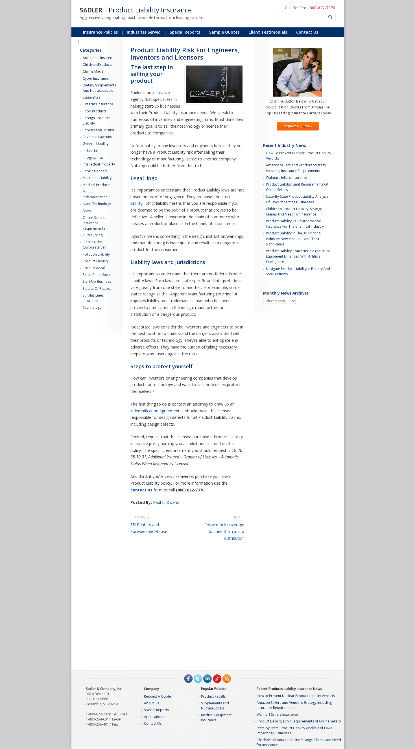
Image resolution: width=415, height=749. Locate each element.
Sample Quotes (224, 32)
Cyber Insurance (96, 78)
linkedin (207, 678)
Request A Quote (157, 696)
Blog (87, 41)
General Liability (95, 143)
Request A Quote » (298, 126)
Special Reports (156, 709)
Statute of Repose (97, 288)
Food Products (94, 111)
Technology (92, 307)
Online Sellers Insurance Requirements (94, 223)
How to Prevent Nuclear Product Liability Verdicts (296, 695)
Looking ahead (95, 171)
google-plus (217, 678)
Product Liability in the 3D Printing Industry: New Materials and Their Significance (293, 238)
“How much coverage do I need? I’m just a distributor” (224, 531)
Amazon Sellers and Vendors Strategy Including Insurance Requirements (294, 705)
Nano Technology (97, 203)
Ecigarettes (91, 97)
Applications (154, 716)
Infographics (93, 157)
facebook (188, 678)
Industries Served (144, 32)
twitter (197, 678)
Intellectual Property (99, 164)
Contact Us (307, 32)
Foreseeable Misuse (99, 130)
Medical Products (96, 184)
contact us (141, 490)
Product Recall (94, 267)
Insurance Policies (100, 32)
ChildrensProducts (97, 64)
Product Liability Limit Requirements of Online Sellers (299, 721)
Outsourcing (92, 235)
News (87, 210)
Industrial (90, 150)
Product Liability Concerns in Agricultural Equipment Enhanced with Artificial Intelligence (298, 256)
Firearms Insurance (98, 104)
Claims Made (93, 71)
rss (226, 678)
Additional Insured (97, 57)
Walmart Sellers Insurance (286, 177)
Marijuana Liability (97, 177)
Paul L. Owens (166, 502)
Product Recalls (213, 696)
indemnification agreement (155, 410)
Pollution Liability (96, 254)
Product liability (95, 261)
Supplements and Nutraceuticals (215, 706)
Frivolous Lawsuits (97, 136)
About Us (151, 703)
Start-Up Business (97, 281)
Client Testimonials (267, 32)
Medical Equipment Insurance (216, 717)
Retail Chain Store (97, 274)
